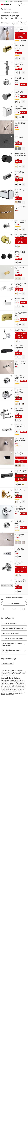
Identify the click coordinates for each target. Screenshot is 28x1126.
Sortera (23, 23)
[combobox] (14, 609)
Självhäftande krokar (7, 663)
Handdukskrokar (15, 12)
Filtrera (16, 23)
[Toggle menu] (26, 5)
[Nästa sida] (22, 609)
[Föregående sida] (6, 609)
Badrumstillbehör (7, 12)
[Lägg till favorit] (11, 28)
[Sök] (2, 9)
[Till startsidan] (6, 4)
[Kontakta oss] (19, 4)
